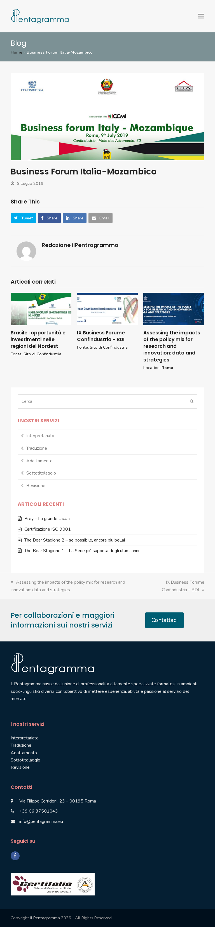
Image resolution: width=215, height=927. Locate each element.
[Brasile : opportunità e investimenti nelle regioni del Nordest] (41, 309)
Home (16, 52)
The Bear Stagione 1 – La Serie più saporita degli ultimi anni (81, 551)
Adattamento (39, 461)
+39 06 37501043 (38, 811)
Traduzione (36, 448)
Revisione (35, 486)
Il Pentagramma (45, 918)
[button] (201, 16)
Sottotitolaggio (41, 473)
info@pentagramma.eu (41, 821)
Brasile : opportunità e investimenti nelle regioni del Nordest (38, 339)
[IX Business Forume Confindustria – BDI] (107, 309)
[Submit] (191, 401)
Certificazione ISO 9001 (47, 529)
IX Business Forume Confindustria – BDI (101, 336)
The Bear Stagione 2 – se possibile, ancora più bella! (74, 540)
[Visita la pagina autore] (26, 251)
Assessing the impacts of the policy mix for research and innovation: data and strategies (171, 346)
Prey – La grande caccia (47, 519)
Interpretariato (40, 436)
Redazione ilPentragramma (80, 245)
